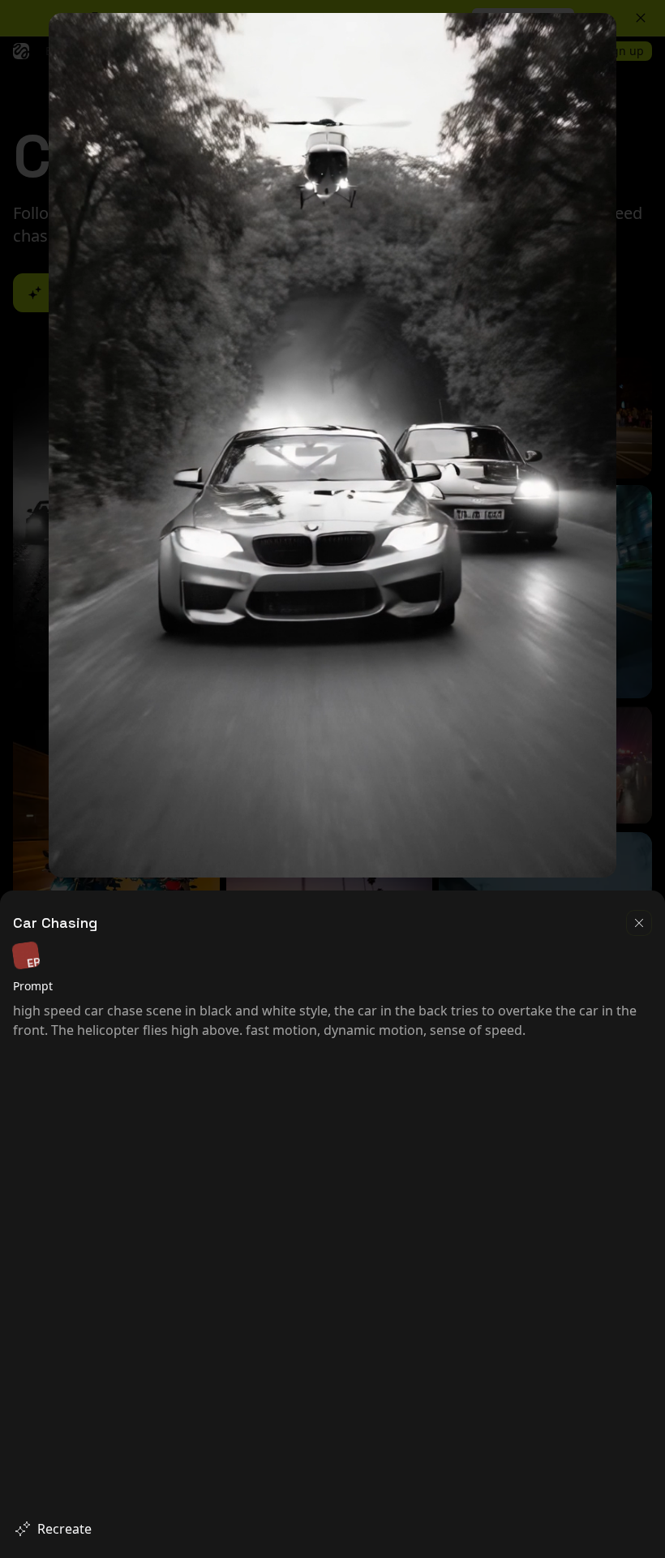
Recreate (64, 1529)
